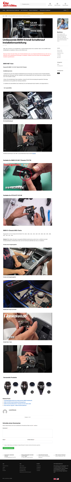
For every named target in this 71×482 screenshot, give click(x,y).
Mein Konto (50, 5)
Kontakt (4, 470)
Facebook (39, 465)
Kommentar (5, 428)
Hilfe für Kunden (57, 5)
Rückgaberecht (23, 470)
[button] (66, 10)
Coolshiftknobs (7, 478)
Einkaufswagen (65, 5)
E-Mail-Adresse (31, 439)
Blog (3, 468)
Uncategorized (60, 65)
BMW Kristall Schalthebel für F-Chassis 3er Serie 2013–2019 (17, 403)
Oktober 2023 (59, 51)
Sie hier (34, 153)
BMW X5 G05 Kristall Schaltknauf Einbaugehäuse (15, 402)
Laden (4, 467)
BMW (6, 15)
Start (3, 15)
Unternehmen (5, 465)
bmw (58, 73)
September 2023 (60, 53)
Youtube (38, 470)
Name (4, 439)
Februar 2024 (59, 50)
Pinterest (38, 468)
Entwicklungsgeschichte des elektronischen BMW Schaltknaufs (18, 400)
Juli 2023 (59, 54)
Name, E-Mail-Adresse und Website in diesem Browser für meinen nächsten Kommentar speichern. (22, 445)
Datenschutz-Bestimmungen (25, 472)
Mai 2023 (59, 57)
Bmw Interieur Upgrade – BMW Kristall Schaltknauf (15, 405)
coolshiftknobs (12, 410)
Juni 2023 (59, 56)
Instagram (39, 467)
